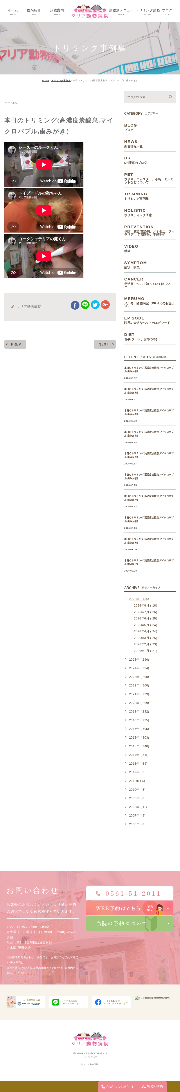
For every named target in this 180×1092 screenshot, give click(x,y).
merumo (149, 302)
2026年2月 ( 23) (145, 644)
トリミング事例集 (61, 80)
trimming (18, 93)
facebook (75, 305)
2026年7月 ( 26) (145, 612)
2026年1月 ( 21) (145, 651)
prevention (149, 230)
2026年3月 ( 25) (145, 638)
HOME (45, 80)
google (105, 304)
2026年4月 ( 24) (145, 631)
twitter (95, 304)
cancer (148, 282)
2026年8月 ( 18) (145, 605)
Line (85, 304)
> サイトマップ (90, 1057)
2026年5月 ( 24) (145, 625)
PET (148, 178)
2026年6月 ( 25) (145, 618)
